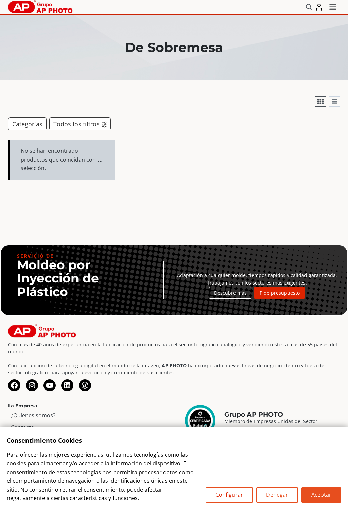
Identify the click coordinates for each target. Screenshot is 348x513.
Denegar (277, 494)
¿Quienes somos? (33, 415)
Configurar (229, 494)
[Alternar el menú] (333, 7)
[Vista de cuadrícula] (320, 101)
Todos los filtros (76, 124)
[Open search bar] (309, 7)
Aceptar (321, 494)
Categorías (27, 124)
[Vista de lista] (334, 101)
